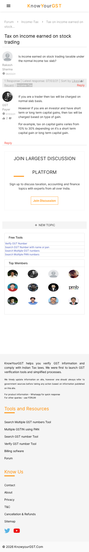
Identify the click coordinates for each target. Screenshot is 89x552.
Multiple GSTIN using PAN (21, 429)
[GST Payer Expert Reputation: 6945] (33, 277)
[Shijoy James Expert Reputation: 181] (53, 304)
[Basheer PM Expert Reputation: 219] (74, 290)
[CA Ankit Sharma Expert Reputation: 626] (12, 290)
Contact (9, 485)
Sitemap (10, 521)
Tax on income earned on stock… (43, 24)
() (78, 81)
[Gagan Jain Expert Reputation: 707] (74, 277)
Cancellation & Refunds (20, 514)
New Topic (44, 225)
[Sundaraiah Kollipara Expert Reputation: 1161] (53, 277)
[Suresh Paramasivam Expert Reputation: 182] (33, 304)
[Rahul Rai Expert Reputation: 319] (53, 290)
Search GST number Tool (21, 436)
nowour (44, 5)
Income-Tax (29, 22)
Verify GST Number (16, 243)
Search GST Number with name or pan (27, 247)
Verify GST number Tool (20, 443)
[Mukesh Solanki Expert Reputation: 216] (12, 304)
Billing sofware (14, 451)
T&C (7, 507)
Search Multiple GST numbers (22, 250)
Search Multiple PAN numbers (22, 254)
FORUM (32, 397)
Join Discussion (44, 200)
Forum (9, 22)
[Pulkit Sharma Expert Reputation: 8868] (12, 277)
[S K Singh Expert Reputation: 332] (33, 290)
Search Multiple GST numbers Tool (27, 422)
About (8, 492)
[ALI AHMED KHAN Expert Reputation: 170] (74, 304)
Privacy (9, 499)
